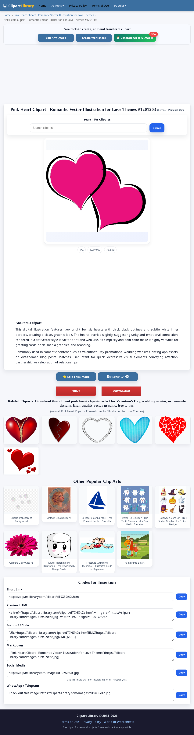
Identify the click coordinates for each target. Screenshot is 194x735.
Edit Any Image (56, 38)
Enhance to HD (118, 376)
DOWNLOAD (121, 391)
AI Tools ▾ (58, 5)
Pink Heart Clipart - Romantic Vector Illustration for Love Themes (54, 15)
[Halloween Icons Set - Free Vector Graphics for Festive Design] (173, 500)
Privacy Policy (78, 5)
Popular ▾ (120, 5)
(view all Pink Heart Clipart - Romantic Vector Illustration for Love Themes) (97, 411)
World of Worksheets (119, 722)
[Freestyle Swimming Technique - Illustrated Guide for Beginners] (97, 545)
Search (157, 128)
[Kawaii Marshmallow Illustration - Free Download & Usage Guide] (59, 545)
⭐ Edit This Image (76, 377)
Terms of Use (100, 5)
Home (42, 5)
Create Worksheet (94, 38)
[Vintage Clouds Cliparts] (59, 500)
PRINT (75, 391)
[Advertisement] (97, 74)
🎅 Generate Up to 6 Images (136, 37)
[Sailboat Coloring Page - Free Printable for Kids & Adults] (97, 500)
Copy (182, 596)
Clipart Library (87, 716)
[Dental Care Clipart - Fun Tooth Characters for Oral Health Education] (135, 500)
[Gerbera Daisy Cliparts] (21, 545)
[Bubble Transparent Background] (21, 500)
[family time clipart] (135, 545)
